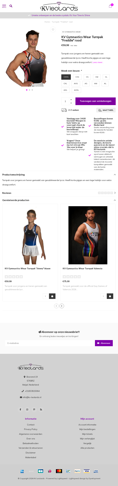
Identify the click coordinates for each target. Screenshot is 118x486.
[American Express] (22, 471)
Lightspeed (62, 478)
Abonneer (105, 343)
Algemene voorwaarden (30, 434)
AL (105, 83)
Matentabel (30, 457)
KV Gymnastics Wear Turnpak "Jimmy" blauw (27, 268)
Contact (30, 424)
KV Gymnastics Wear (71, 32)
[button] (26, 90)
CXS (77, 77)
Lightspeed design (77, 478)
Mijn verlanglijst (87, 438)
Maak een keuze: (71, 70)
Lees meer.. (97, 62)
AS (86, 83)
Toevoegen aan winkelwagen (95, 101)
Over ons (30, 438)
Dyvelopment (94, 478)
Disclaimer (31, 452)
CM (96, 77)
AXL (65, 90)
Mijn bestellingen (87, 429)
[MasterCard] (59, 471)
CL (106, 77)
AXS (76, 83)
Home (47, 22)
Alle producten (87, 448)
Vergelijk (87, 443)
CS (87, 77)
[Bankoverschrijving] (31, 471)
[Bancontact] (68, 471)
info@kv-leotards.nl (32, 397)
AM (95, 83)
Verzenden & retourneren (31, 448)
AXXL (76, 90)
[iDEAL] (50, 471)
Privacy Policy (30, 429)
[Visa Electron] (96, 471)
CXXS (66, 77)
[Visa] (86, 471)
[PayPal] (77, 471)
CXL (65, 83)
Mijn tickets (87, 434)
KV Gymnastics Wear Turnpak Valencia (82, 268)
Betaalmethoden (31, 443)
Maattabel (107, 110)
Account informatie (87, 424)
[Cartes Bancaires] (40, 471)
